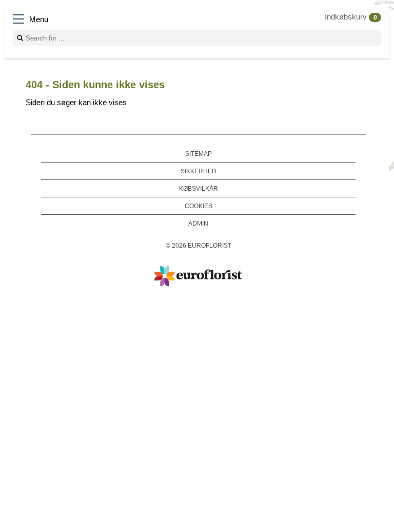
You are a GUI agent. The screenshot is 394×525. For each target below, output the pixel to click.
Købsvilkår (198, 188)
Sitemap (198, 153)
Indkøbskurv (351, 17)
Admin (198, 223)
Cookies (198, 206)
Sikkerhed (198, 171)
